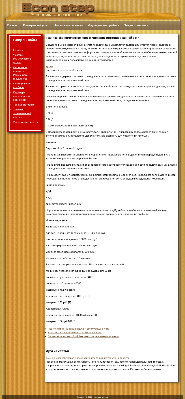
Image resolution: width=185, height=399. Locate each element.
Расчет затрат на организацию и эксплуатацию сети (78, 328)
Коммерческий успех (36, 25)
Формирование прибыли (103, 25)
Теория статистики (136, 25)
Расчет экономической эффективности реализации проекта (83, 336)
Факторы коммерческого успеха (22, 58)
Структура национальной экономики (21, 96)
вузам (49, 66)
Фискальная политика (68, 25)
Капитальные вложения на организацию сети (75, 332)
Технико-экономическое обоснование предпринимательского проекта (87, 357)
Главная (12, 25)
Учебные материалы (25, 121)
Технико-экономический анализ (22, 113)
